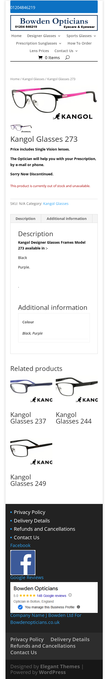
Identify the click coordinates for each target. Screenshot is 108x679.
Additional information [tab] (67, 218)
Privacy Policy (29, 512)
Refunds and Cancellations (44, 528)
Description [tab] (25, 218)
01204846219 (22, 7)
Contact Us (64, 51)
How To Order (80, 44)
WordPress (52, 672)
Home (16, 36)
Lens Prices (39, 51)
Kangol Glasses (33, 79)
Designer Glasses (41, 36)
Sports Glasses (79, 36)
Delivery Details (32, 520)
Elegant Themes (60, 666)
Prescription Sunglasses (36, 44)
